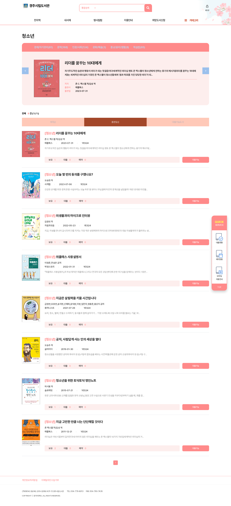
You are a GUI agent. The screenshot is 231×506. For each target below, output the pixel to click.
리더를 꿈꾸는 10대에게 (83, 63)
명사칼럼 (98, 20)
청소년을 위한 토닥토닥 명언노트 (76, 380)
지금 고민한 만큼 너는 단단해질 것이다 (79, 422)
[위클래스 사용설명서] (31, 268)
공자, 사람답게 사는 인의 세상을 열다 (78, 339)
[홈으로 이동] (36, 5)
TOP (219, 287)
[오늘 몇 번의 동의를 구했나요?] (31, 185)
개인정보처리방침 (29, 480)
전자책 (37, 20)
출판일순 (115, 122)
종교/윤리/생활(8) (119, 47)
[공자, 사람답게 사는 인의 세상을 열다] (31, 350)
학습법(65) (139, 47)
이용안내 (128, 20)
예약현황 (219, 259)
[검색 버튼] (148, 8)
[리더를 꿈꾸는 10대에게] (31, 144)
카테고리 (194, 20)
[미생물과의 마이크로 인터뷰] (31, 226)
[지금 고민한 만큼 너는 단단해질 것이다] (31, 433)
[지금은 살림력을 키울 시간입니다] (31, 309)
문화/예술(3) (99, 47)
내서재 (67, 20)
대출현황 (219, 242)
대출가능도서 (178, 122)
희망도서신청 (158, 20)
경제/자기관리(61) (43, 47)
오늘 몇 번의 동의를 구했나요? (74, 174)
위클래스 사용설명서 (68, 257)
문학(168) (62, 47)
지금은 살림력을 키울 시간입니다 (76, 298)
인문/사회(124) (80, 47)
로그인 (207, 10)
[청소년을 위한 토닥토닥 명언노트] (31, 391)
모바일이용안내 (219, 278)
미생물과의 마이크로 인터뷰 (73, 216)
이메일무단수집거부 (50, 480)
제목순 (53, 122)
